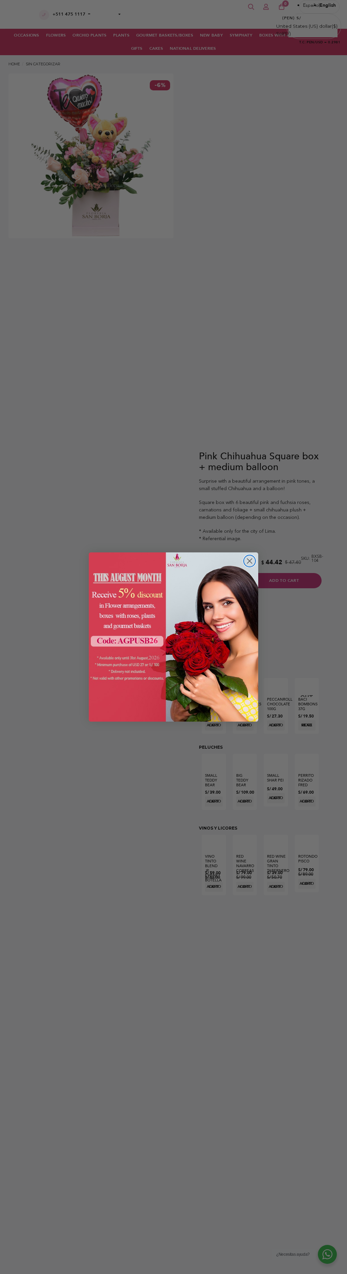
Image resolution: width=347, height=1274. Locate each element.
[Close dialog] (250, 561)
